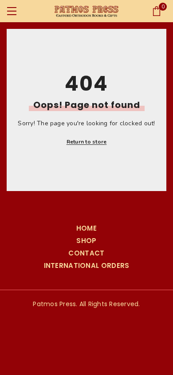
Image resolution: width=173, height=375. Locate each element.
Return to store (87, 141)
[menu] (11, 11)
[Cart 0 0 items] (156, 11)
